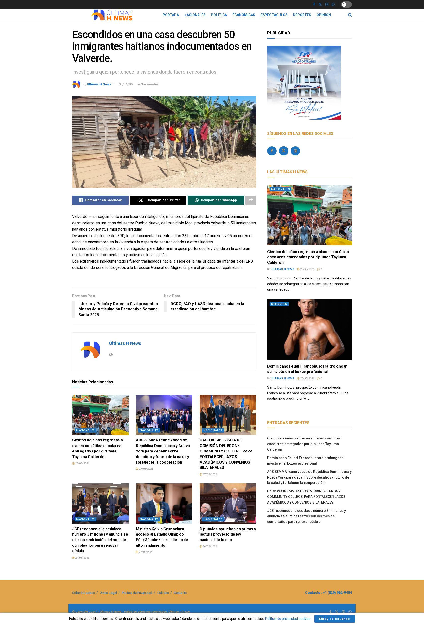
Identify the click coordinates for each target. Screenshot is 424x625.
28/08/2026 (81, 463)
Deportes (302, 15)
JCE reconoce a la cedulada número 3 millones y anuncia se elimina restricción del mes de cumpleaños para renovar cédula (100, 540)
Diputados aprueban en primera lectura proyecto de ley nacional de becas (228, 534)
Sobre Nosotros (83, 593)
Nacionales (195, 15)
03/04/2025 (127, 84)
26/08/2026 (209, 546)
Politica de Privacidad (137, 593)
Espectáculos (274, 15)
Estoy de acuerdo (334, 619)
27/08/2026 (145, 468)
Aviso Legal (108, 593)
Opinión (324, 15)
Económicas (243, 15)
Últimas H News (99, 84)
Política (219, 15)
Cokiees (163, 593)
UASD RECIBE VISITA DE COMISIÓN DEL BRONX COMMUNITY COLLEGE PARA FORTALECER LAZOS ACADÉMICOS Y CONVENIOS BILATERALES (306, 496)
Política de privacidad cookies (287, 619)
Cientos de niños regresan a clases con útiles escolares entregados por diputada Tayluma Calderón (308, 257)
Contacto (180, 593)
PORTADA (171, 15)
